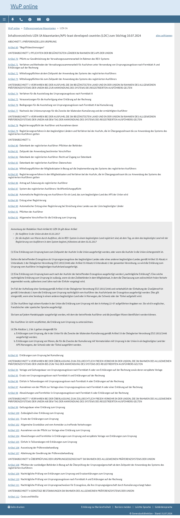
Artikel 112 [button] (13, 496)
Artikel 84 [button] (13, 168)
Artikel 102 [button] (13, 424)
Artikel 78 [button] (13, 125)
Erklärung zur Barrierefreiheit (96, 507)
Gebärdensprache (163, 507)
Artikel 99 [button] (13, 407)
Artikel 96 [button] (13, 381)
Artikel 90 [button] (13, 206)
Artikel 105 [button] (13, 441)
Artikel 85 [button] (13, 174)
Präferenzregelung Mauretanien (40, 28)
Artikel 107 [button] (13, 453)
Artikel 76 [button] (13, 105)
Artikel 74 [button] (13, 93)
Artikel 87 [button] (13, 188)
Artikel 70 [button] (13, 58)
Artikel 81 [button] (13, 151)
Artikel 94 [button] (13, 369)
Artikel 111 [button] (13, 485)
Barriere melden (123, 507)
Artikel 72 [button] (13, 73)
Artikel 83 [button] (13, 162)
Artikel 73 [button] (13, 79)
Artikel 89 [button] (13, 200)
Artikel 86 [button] (13, 182)
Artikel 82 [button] (13, 157)
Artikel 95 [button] (13, 375)
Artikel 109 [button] (13, 473)
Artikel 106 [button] (13, 447)
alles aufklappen (164, 35)
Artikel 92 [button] (13, 217)
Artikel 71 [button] (13, 64)
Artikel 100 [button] (13, 413)
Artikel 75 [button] (13, 99)
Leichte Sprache (143, 507)
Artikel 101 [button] (13, 418)
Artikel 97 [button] (13, 387)
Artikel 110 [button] (13, 479)
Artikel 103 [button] (13, 430)
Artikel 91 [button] (13, 211)
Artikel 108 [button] (13, 464)
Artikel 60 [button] (13, 47)
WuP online (24, 6)
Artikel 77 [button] (13, 110)
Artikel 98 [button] (13, 392)
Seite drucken (17, 507)
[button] (4, 19)
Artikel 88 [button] (13, 194)
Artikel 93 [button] (13, 355)
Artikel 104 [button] (13, 436)
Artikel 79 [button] (13, 131)
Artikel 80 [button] (13, 145)
